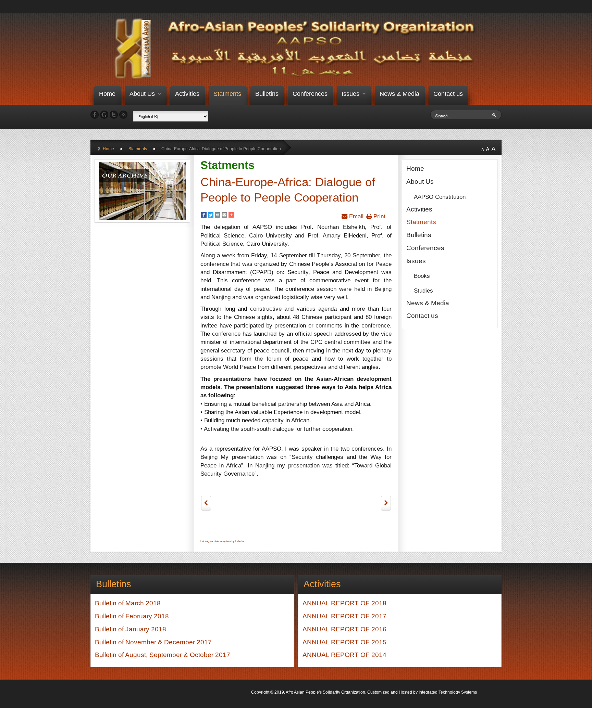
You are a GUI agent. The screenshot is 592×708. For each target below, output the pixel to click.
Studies (423, 290)
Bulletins (267, 93)
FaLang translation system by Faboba (222, 541)
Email (355, 216)
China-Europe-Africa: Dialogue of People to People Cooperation (287, 190)
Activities (187, 93)
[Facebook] (203, 215)
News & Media (399, 93)
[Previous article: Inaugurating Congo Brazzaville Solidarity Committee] (206, 503)
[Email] (224, 215)
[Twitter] (210, 215)
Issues (350, 93)
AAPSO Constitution (440, 196)
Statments (227, 93)
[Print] (217, 215)
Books (422, 275)
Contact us (448, 93)
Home (107, 93)
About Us (142, 93)
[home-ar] (297, 48)
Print (378, 216)
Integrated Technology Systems (448, 692)
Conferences (310, 93)
